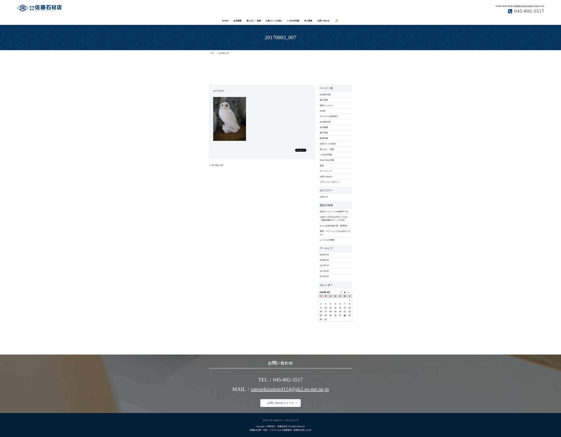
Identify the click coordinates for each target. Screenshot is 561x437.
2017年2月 (324, 276)
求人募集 (308, 21)
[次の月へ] (349, 292)
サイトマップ (326, 171)
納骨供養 (324, 138)
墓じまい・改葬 (254, 21)
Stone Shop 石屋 (327, 160)
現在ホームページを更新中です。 (335, 211)
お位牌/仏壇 (325, 94)
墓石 (322, 166)
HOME (225, 21)
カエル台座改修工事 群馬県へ (334, 226)
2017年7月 (324, 265)
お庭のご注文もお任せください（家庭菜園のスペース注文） (334, 218)
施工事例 (324, 100)
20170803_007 (217, 165)
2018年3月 (324, 260)
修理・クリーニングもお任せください (335, 232)
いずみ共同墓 (293, 21)
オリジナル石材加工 (329, 116)
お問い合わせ (323, 21)
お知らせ (324, 197)
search (337, 20)
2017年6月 (324, 271)
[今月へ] (344, 292)
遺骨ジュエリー (327, 105)
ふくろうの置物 (327, 240)
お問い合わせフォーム (280, 403)
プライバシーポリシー (330, 182)
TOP (212, 53)
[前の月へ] (340, 292)
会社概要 (237, 21)
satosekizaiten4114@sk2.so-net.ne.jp (290, 389)
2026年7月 (324, 255)
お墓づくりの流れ (274, 21)
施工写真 (324, 133)
